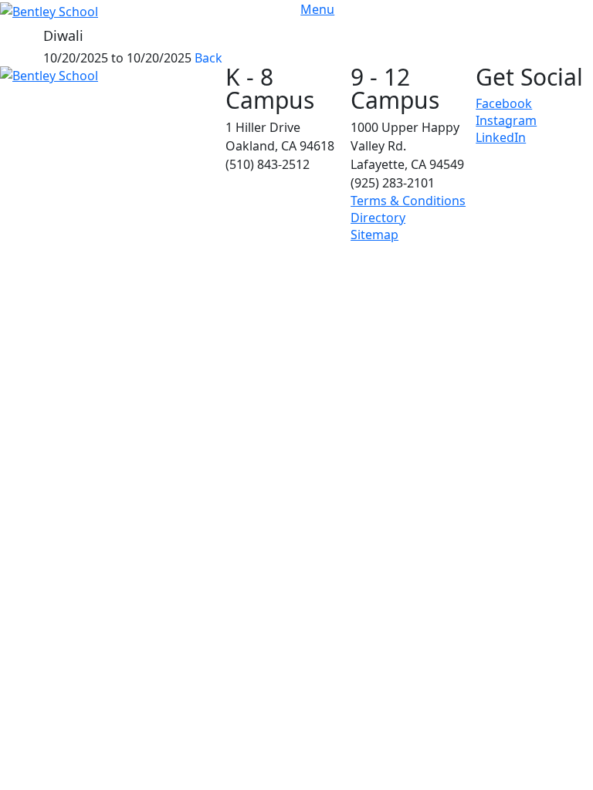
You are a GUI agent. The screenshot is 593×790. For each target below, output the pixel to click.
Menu (317, 9)
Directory (378, 217)
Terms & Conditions (408, 200)
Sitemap (374, 234)
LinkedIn (501, 137)
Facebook (504, 103)
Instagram (506, 120)
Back (208, 58)
